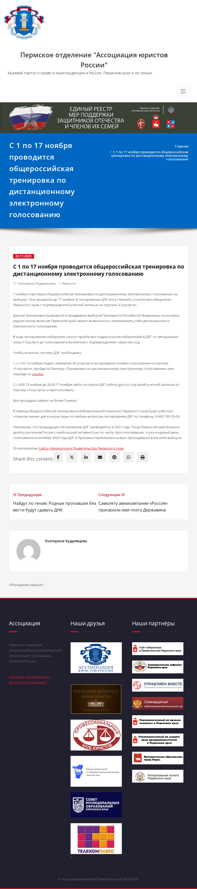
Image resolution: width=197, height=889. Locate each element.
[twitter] (71, 457)
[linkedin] (86, 457)
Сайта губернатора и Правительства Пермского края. (81, 448)
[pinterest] (114, 457)
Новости (69, 283)
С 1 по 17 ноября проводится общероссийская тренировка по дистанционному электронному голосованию (149, 155)
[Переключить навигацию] (183, 91)
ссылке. (38, 374)
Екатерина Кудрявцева (37, 283)
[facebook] (58, 457)
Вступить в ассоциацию (28, 682)
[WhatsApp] (128, 457)
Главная (181, 146)
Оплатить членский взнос (29, 676)
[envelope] (100, 457)
